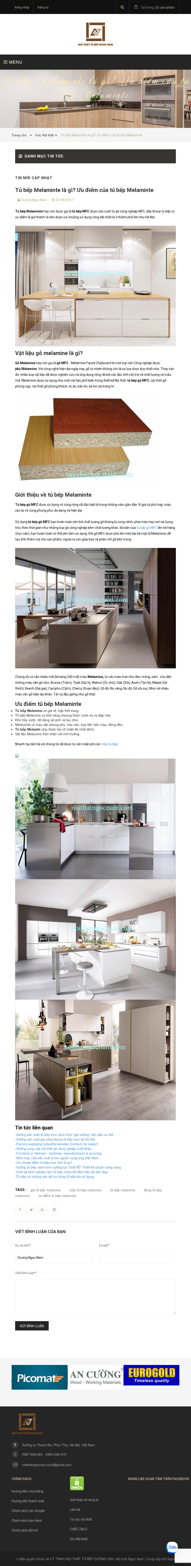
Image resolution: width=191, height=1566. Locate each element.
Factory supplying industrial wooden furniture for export (57, 1144)
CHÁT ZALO (78, 1529)
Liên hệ (75, 1509)
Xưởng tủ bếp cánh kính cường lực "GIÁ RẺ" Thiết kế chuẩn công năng (68, 1167)
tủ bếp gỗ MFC (146, 528)
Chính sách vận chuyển (28, 1511)
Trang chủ (20, 135)
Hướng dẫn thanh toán (28, 1501)
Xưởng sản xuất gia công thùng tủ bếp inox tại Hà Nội (55, 1139)
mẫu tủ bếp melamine (85, 1190)
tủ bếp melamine (122, 1190)
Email (104, 1245)
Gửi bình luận (32, 1325)
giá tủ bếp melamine (46, 1190)
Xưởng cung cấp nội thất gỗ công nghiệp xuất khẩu (54, 1148)
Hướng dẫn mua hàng (27, 1491)
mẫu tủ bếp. (109, 744)
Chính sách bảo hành (27, 1520)
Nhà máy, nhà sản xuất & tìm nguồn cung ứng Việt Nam (57, 1158)
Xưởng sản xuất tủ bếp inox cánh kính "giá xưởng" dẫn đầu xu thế (64, 1134)
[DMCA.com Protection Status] (77, 1483)
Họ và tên (23, 1245)
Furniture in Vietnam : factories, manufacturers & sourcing (59, 1153)
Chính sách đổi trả (25, 1530)
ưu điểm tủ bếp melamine (57, 1195)
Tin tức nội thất (81, 1519)
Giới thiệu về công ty (84, 1500)
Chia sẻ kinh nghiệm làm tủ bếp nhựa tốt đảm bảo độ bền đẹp (62, 1171)
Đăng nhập (22, 7)
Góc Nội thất (44, 135)
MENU (15, 62)
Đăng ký (43, 7)
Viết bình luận (25, 1273)
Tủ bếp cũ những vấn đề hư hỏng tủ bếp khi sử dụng (55, 1176)
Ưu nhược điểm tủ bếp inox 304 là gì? (44, 1162)
